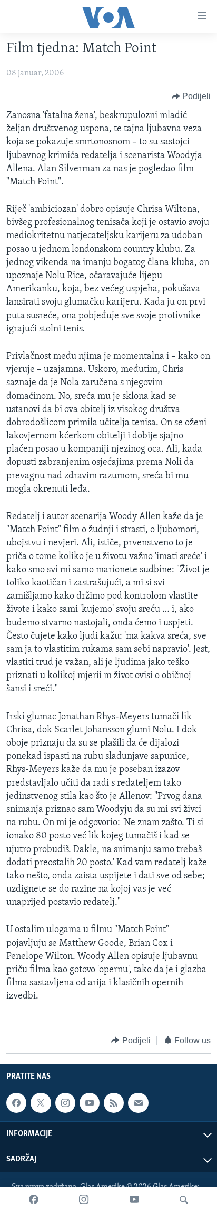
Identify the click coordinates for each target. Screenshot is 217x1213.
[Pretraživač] (184, 1200)
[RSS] (114, 1103)
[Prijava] (138, 1103)
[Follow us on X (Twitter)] (41, 1103)
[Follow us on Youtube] (90, 1103)
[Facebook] (33, 1200)
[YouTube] (134, 1200)
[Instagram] (83, 1200)
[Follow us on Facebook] (16, 1103)
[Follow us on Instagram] (65, 1103)
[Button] (191, 96)
